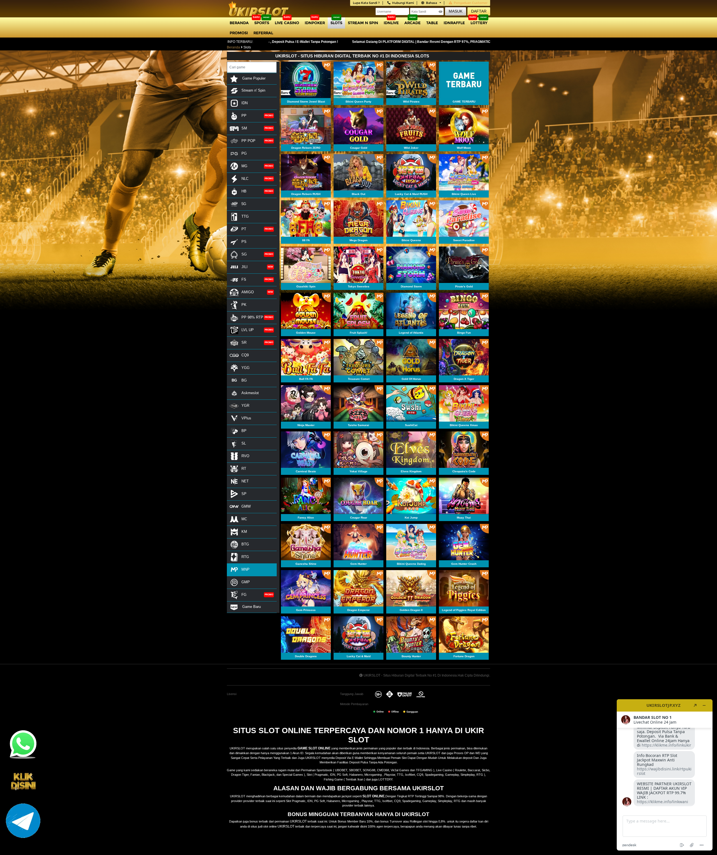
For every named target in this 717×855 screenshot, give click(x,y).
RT (243, 468)
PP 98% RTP (252, 317)
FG (243, 595)
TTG (245, 216)
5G (243, 204)
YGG (245, 368)
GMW (246, 506)
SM (244, 128)
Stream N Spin (363, 22)
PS (243, 242)
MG (244, 166)
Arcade (412, 22)
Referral (263, 33)
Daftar (478, 11)
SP (243, 494)
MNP (245, 569)
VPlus (246, 418)
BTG (245, 544)
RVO (245, 456)
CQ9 (245, 355)
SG (244, 254)
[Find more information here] (664, 775)
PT (243, 229)
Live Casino (287, 22)
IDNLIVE (391, 22)
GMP (245, 582)
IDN (244, 103)
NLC (244, 178)
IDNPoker (315, 22)
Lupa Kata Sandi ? (366, 3)
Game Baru (251, 607)
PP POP (248, 141)
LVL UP (247, 330)
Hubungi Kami (403, 3)
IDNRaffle (454, 22)
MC (244, 519)
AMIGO (247, 292)
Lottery (479, 22)
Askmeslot (250, 393)
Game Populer (253, 78)
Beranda (239, 22)
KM (244, 531)
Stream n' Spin (253, 90)
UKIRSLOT (298, 821)
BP (243, 431)
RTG (245, 557)
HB (243, 191)
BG (244, 380)
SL (243, 443)
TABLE (432, 22)
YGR (245, 405)
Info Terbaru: (240, 42)
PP (243, 115)
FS (243, 279)
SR (243, 342)
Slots (336, 22)
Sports (261, 22)
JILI (244, 267)
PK (243, 305)
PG (244, 153)
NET (245, 481)
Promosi (239, 33)
